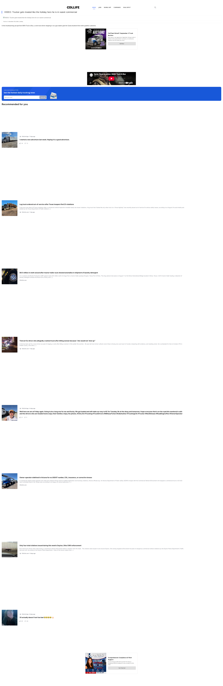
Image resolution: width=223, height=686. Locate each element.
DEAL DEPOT (127, 7)
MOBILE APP (107, 7)
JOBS (99, 7)
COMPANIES (117, 7)
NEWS (94, 7)
